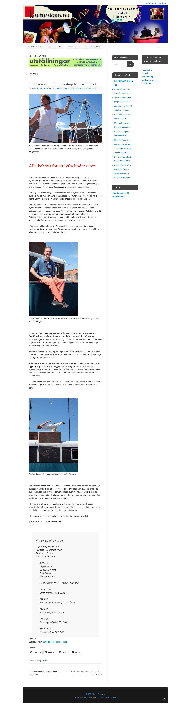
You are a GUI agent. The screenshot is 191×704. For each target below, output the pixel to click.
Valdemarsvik (91, 88)
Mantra (102, 697)
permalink (44, 661)
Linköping (146, 83)
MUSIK (70, 46)
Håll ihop (63, 642)
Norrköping (56, 88)
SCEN (81, 46)
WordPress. (111, 697)
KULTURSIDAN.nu (82, 697)
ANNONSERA (151, 3)
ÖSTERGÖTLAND (34, 46)
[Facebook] (164, 9)
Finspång (47, 88)
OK (129, 64)
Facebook (55, 642)
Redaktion (162, 3)
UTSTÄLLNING (94, 46)
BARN (49, 46)
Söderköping (80, 88)
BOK (60, 46)
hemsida (46, 642)
